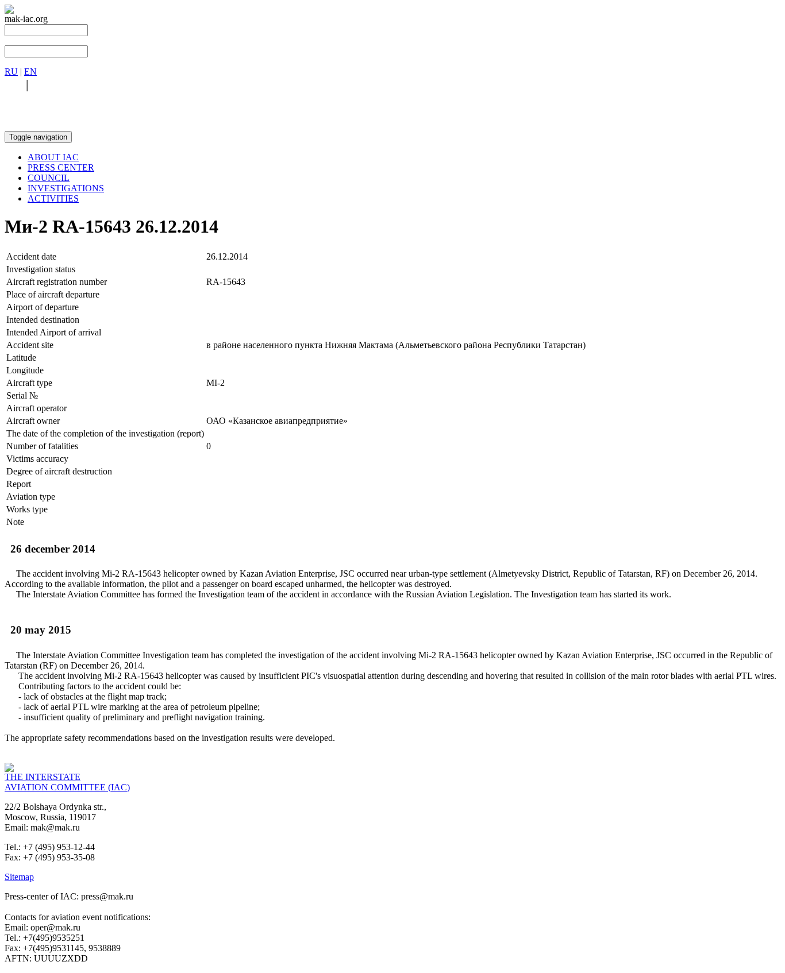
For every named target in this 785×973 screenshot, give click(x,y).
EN (30, 71)
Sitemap (19, 877)
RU (11, 71)
